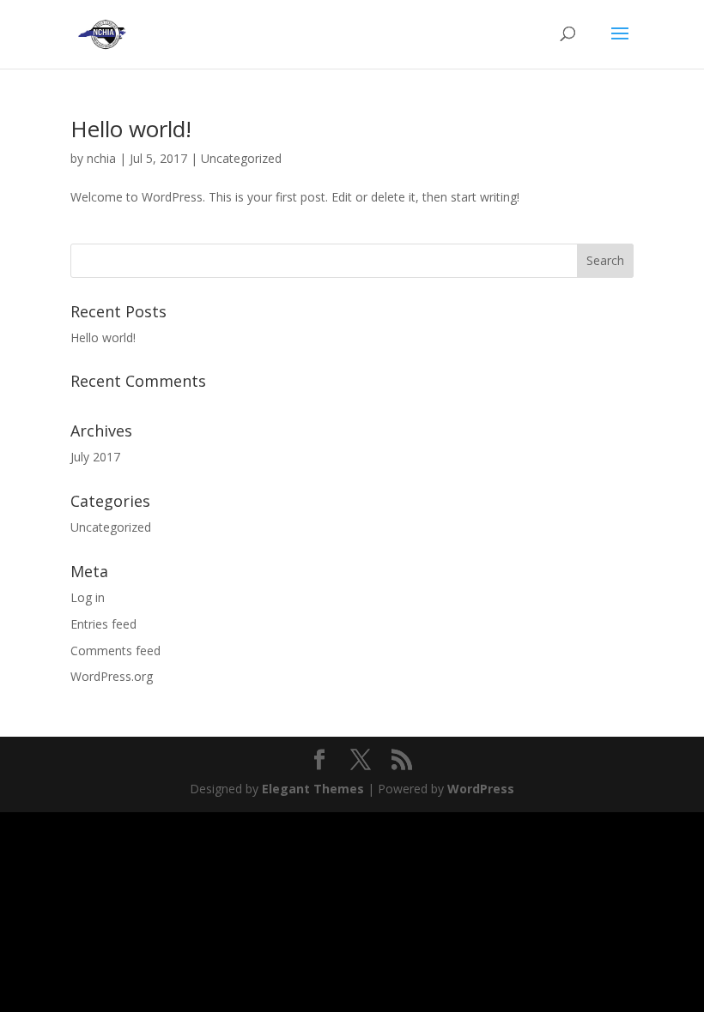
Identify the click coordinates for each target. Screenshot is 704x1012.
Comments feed (115, 650)
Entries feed (103, 624)
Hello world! (130, 128)
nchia (101, 158)
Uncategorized (241, 158)
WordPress (480, 788)
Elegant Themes (313, 788)
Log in (87, 597)
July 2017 (95, 457)
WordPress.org (111, 676)
